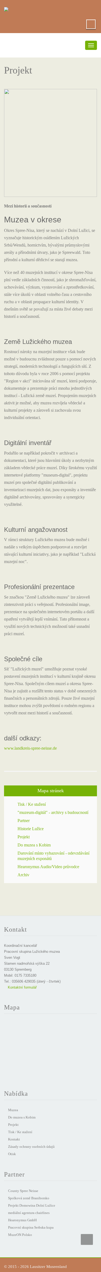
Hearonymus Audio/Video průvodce (48, 866)
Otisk (12, 1154)
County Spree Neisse (23, 1191)
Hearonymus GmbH (22, 1220)
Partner (24, 820)
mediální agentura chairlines (29, 1213)
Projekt (24, 837)
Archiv (23, 874)
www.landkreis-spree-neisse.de (30, 748)
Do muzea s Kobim (34, 845)
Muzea (13, 1110)
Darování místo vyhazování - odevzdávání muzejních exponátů (53, 856)
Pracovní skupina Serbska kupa (31, 1227)
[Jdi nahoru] (87, 1239)
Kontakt (14, 1139)
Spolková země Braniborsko (28, 1198)
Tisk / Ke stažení (32, 804)
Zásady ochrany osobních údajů (31, 1147)
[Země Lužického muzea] (6, 8)
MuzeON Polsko (20, 1235)
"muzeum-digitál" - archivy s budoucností (53, 812)
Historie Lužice (31, 828)
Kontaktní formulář (22, 987)
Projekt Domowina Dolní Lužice (31, 1205)
